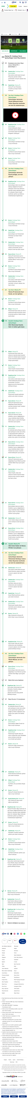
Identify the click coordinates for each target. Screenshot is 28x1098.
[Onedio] (4, 1085)
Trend (3, 959)
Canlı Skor (13, 6)
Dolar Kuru (4, 984)
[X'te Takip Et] (11, 934)
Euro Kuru (4, 986)
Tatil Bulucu (16, 977)
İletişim (5, 1059)
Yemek (3, 953)
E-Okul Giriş (17, 982)
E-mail (15, 961)
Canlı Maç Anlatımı (18, 957)
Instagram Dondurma (19, 984)
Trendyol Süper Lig (8, 10)
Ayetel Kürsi (17, 990)
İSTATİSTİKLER (14, 51)
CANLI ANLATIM (5, 51)
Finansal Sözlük (5, 975)
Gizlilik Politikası (20, 1059)
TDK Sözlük (16, 988)
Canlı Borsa (4, 973)
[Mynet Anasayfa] (14, 2)
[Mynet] (22, 1081)
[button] (4, 2)
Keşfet (3, 993)
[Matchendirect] (14, 1081)
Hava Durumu (5, 990)
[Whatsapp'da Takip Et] (24, 934)
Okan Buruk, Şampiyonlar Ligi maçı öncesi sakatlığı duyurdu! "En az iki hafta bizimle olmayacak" (11, 1021)
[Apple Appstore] (10, 941)
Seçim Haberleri (17, 955)
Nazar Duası (16, 993)
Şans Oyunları (17, 964)
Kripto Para (4, 979)
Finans (3, 950)
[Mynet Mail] (26, 2)
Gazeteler (16, 959)
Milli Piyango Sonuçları (19, 979)
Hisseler (4, 977)
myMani (16, 968)
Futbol (20, 6)
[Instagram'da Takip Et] (14, 934)
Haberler (4, 948)
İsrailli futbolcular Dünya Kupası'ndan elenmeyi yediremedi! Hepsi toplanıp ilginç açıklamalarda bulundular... (12, 1037)
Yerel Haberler (5, 968)
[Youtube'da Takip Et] (21, 934)
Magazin (4, 957)
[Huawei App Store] (15, 941)
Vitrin (15, 953)
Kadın (3, 955)
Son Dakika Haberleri (6, 946)
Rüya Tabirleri (5, 988)
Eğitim (3, 961)
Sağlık (15, 948)
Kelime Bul (16, 973)
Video (3, 966)
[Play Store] (4, 941)
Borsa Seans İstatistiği (7, 970)
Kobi (15, 966)
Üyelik (14, 1059)
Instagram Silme (17, 986)
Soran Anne (16, 975)
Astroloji (16, 950)
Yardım (9, 1059)
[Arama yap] (20, 2)
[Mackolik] (6, 1081)
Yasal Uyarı (12, 1062)
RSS (16, 1062)
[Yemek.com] (23, 1085)
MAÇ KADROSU (23, 51)
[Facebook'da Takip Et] (8, 934)
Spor (3, 964)
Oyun (15, 970)
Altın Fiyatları (5, 982)
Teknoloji (16, 946)
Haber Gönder (23, 941)
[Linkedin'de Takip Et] (18, 934)
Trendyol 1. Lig (20, 10)
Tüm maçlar (5, 34)
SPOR (3, 6)
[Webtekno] (13, 1085)
